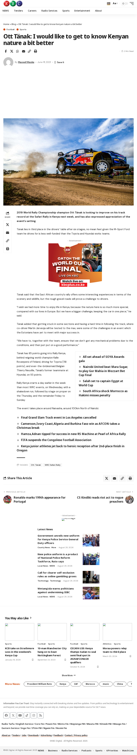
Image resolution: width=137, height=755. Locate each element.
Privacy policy (81, 735)
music (106, 684)
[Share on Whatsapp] (17, 51)
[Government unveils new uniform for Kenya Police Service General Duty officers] (91, 540)
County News (44, 547)
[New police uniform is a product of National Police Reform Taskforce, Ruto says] (91, 558)
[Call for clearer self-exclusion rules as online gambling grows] (91, 577)
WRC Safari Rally (52, 465)
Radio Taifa (8, 723)
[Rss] (41, 715)
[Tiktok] (27, 715)
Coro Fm (39, 723)
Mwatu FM (92, 723)
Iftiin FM (37, 728)
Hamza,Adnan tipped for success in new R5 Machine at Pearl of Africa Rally (73, 434)
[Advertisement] (68, 93)
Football (11, 29)
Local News (43, 566)
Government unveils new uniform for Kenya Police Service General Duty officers (58, 539)
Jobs (24, 735)
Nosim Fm (61, 728)
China (120, 684)
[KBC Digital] (13, 3)
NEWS (52, 566)
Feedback (58, 735)
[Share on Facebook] (5, 51)
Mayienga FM (77, 723)
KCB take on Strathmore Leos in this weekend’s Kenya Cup (19, 652)
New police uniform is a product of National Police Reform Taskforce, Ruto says (58, 557)
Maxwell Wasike (26, 62)
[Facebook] (6, 715)
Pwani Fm (51, 723)
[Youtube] (20, 715)
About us (6, 735)
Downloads (33, 735)
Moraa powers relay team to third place (115, 650)
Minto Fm (63, 723)
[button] (108, 3)
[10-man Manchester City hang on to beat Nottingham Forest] (52, 632)
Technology (43, 581)
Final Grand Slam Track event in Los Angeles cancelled (58, 417)
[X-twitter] (13, 715)
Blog (14, 24)
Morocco (90, 684)
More (53, 547)
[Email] (23, 51)
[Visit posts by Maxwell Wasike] (8, 62)
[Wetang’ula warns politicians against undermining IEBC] (91, 593)
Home (6, 24)
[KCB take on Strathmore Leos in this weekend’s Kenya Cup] (19, 632)
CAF (76, 684)
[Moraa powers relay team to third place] (117, 632)
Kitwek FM (105, 723)
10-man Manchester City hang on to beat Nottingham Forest (52, 652)
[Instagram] (34, 715)
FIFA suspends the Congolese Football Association (56, 440)
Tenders (16, 735)
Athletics (107, 644)
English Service (24, 723)
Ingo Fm (25, 728)
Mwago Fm (119, 723)
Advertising (46, 735)
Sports (23, 29)
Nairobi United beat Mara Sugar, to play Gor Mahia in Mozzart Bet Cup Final (103, 371)
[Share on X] (11, 51)
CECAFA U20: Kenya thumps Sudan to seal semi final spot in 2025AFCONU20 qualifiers (83, 655)
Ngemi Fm (48, 728)
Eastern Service (10, 728)
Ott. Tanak (36, 465)
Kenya (63, 684)
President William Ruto (39, 684)
